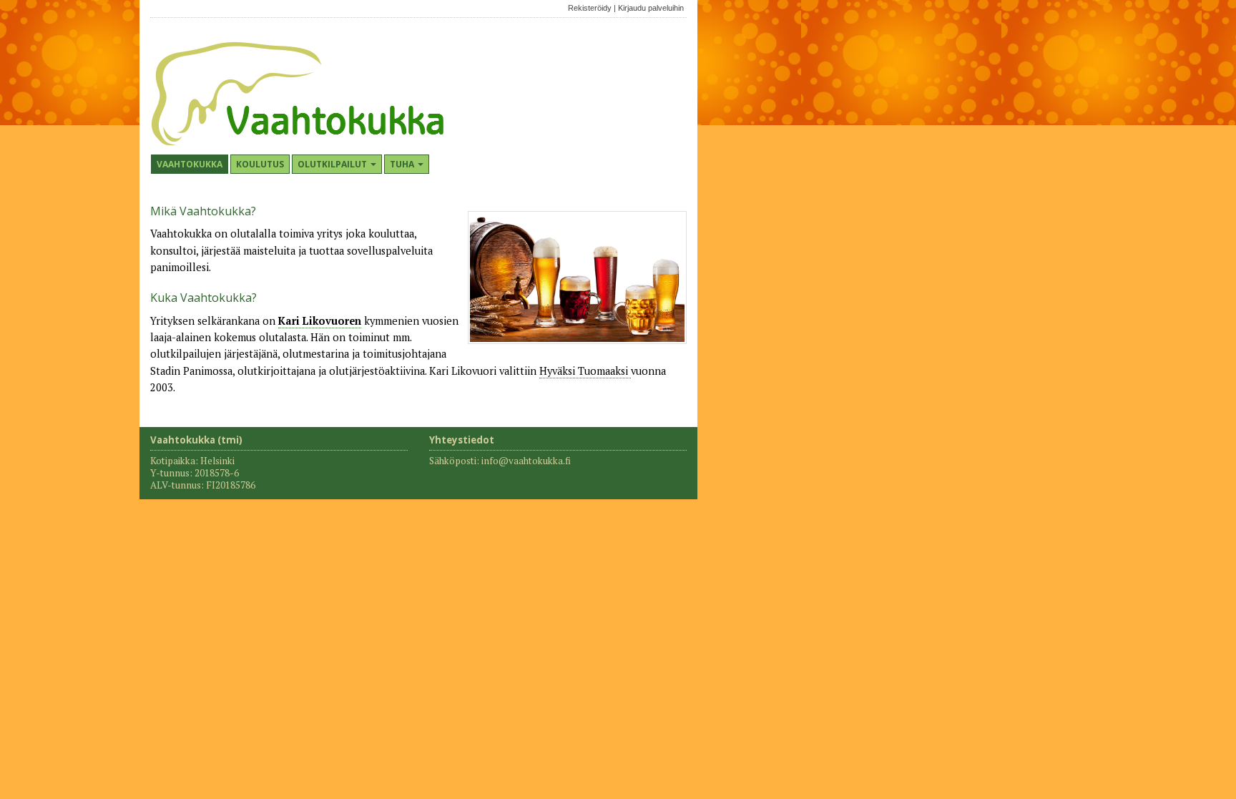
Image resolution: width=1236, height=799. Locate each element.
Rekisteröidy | (592, 8)
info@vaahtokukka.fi (526, 460)
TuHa (403, 164)
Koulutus (260, 164)
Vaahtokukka (189, 164)
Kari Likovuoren (319, 321)
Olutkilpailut (333, 164)
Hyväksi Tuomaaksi (585, 371)
